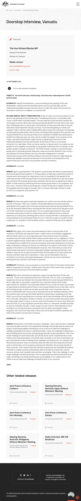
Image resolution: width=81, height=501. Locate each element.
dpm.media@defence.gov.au (20, 66)
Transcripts (17, 10)
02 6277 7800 (14, 70)
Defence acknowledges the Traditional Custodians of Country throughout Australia (55, 477)
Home (10, 10)
